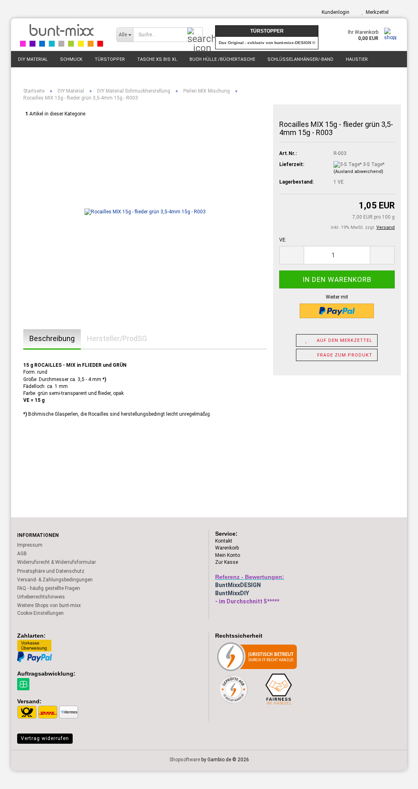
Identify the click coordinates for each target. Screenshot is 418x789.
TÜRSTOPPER (110, 59)
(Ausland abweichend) (358, 171)
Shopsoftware (184, 759)
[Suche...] (195, 35)
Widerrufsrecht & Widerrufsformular (56, 562)
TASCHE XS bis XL (157, 59)
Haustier (357, 59)
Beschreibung (52, 338)
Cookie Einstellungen (40, 613)
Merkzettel (376, 12)
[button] (291, 255)
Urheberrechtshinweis (41, 597)
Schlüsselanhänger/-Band (300, 59)
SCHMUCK (71, 59)
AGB (22, 553)
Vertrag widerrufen (45, 738)
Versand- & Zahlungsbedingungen (55, 580)
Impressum (29, 545)
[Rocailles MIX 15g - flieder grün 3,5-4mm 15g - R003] (145, 212)
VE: (283, 240)
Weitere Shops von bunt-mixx (49, 605)
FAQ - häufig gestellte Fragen (48, 588)
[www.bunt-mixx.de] (60, 34)
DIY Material (33, 59)
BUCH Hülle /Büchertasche (222, 59)
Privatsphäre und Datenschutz (50, 571)
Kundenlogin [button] (334, 12)
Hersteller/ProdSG (117, 338)
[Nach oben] (395, 777)
